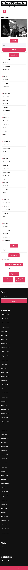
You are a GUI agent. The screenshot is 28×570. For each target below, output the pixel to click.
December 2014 (6, 199)
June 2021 (5, 73)
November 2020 (6, 83)
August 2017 (6, 127)
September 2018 (6, 114)
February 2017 (6, 138)
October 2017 (6, 124)
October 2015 (6, 168)
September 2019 (6, 93)
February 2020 (6, 90)
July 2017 (5, 131)
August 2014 (6, 213)
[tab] (4, 11)
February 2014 (6, 230)
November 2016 (6, 141)
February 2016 (6, 161)
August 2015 (6, 175)
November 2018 (6, 110)
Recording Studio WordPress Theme (11, 568)
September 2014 (6, 209)
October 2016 (6, 144)
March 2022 (5, 62)
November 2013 (6, 240)
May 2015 (5, 185)
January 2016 (6, 165)
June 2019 (5, 100)
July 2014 (5, 216)
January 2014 (6, 233)
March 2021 (5, 79)
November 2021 (6, 66)
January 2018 (6, 120)
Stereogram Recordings (14, 6)
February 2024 (6, 59)
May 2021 (5, 76)
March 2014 (5, 226)
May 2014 (5, 220)
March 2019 (5, 107)
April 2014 (5, 223)
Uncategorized (6, 259)
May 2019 (5, 103)
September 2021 (6, 69)
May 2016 (5, 158)
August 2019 (6, 97)
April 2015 (5, 189)
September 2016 (6, 148)
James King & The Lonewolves (7, 279)
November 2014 (6, 203)
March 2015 (5, 192)
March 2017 (5, 134)
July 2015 (5, 179)
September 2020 (6, 86)
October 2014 (6, 206)
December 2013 (6, 237)
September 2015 (6, 172)
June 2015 (5, 182)
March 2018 (5, 117)
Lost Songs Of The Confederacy (20, 279)
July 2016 (5, 155)
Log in (4, 250)
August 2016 (6, 151)
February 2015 (6, 196)
